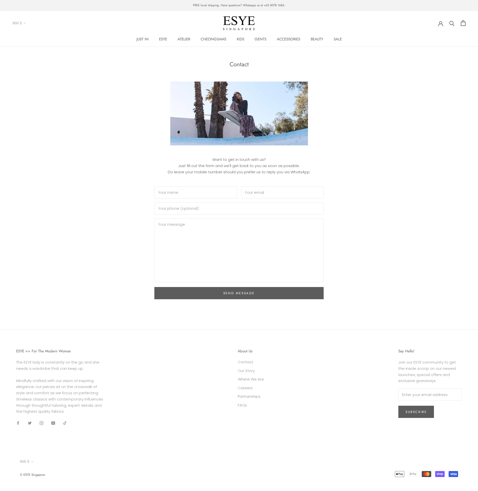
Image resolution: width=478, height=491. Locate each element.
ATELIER (184, 39)
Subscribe (416, 411)
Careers (245, 388)
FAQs (242, 405)
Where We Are (251, 379)
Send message (239, 293)
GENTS (260, 39)
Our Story (246, 370)
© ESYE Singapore (32, 474)
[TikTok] (65, 423)
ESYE (163, 39)
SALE (338, 39)
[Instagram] (41, 423)
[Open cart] (463, 23)
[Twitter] (30, 423)
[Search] (452, 23)
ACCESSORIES (288, 39)
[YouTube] (53, 423)
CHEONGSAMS (213, 39)
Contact (245, 362)
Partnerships (249, 396)
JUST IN (142, 39)
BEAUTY (317, 39)
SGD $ (17, 23)
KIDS (240, 39)
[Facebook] (18, 423)
